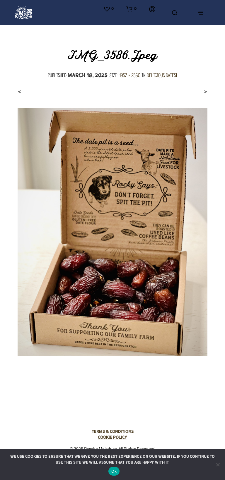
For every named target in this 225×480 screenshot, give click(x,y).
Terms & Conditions (113, 431)
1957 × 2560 (129, 75)
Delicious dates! (162, 75)
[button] (108, 9)
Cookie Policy (112, 437)
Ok (114, 471)
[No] (218, 464)
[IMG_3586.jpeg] (112, 231)
